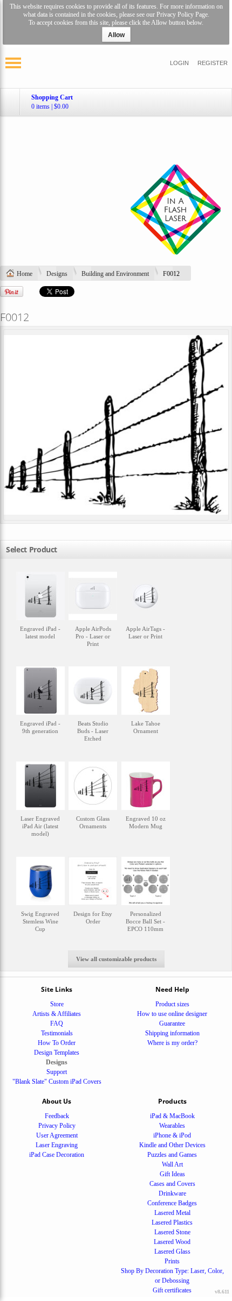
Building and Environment (115, 274)
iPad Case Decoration (56, 1154)
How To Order (57, 1043)
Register (212, 63)
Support (56, 1072)
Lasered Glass (172, 1251)
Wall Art (172, 1164)
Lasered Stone (172, 1232)
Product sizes (172, 1004)
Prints (172, 1261)
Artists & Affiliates (56, 1014)
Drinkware (172, 1193)
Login (179, 63)
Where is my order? (172, 1043)
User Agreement (57, 1135)
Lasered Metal (172, 1213)
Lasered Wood (172, 1242)
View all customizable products (116, 959)
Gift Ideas (172, 1174)
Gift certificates (172, 1290)
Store (57, 1004)
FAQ (56, 1023)
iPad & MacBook (172, 1116)
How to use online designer (172, 1014)
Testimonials (57, 1033)
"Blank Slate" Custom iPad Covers (56, 1081)
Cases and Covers (172, 1184)
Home (24, 274)
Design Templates (56, 1052)
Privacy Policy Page (182, 14)
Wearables (172, 1125)
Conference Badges (172, 1203)
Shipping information (172, 1033)
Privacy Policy (57, 1125)
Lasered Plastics (172, 1222)
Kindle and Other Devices (172, 1145)
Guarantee (172, 1023)
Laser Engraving (57, 1145)
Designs (56, 274)
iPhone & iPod (172, 1135)
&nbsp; (40, 614)
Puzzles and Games (172, 1154)
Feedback (57, 1116)
